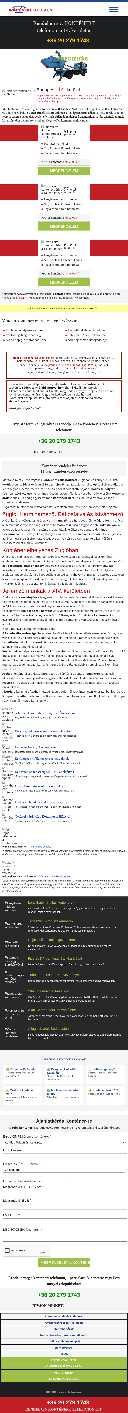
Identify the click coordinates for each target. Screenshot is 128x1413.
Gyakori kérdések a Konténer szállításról (42, 816)
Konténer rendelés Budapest (63, 1316)
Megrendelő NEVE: (17, 1200)
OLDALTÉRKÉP (63, 1372)
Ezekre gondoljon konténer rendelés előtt (43, 731)
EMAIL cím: (11, 1215)
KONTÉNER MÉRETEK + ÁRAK (63, 1366)
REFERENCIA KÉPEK (63, 1360)
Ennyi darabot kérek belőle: (22, 1181)
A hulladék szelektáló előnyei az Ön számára (45, 713)
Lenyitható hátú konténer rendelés (39, 786)
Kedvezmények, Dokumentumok (37, 747)
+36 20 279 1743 (68, 40)
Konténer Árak (64, 1329)
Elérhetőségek (64, 1347)
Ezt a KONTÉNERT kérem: (22, 1163)
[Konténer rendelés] (32, 9)
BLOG (64, 1354)
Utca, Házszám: (14, 1150)
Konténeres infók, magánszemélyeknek (42, 758)
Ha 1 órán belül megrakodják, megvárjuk (42, 802)
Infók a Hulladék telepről (64, 1341)
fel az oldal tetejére (63, 1379)
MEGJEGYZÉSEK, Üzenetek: (22, 1229)
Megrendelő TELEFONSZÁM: (23, 1187)
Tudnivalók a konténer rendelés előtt (64, 1335)
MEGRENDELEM (64, 171)
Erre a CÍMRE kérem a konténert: (27, 1136)
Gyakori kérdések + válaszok (64, 1322)
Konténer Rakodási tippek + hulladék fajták (44, 772)
